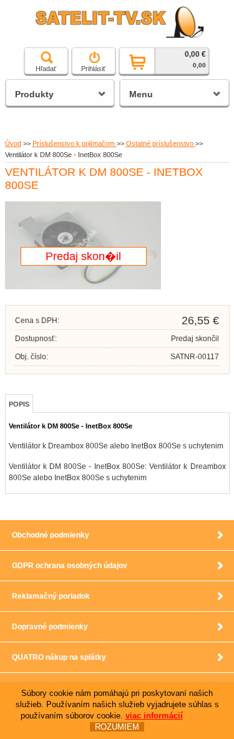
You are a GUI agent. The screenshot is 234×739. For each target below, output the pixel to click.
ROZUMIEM (117, 727)
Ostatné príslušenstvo (160, 143)
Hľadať (46, 68)
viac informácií (154, 715)
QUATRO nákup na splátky (59, 657)
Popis (19, 404)
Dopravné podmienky (50, 626)
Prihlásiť (93, 68)
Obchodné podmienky (50, 535)
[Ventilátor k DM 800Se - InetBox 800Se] (83, 287)
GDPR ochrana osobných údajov (69, 565)
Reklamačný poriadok (51, 596)
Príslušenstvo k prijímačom (74, 143)
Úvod (13, 143)
